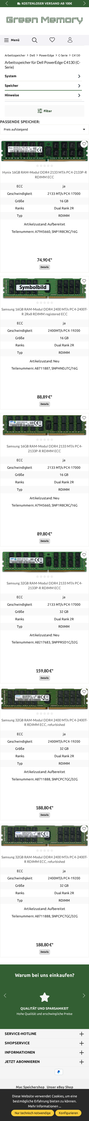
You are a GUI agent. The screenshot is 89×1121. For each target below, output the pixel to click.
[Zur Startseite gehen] (44, 20)
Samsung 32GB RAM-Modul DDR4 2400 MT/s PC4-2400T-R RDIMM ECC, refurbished (44, 722)
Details (45, 267)
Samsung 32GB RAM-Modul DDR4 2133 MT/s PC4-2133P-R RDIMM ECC (44, 585)
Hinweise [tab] (12, 95)
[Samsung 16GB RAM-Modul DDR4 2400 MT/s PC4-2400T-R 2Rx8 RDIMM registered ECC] (44, 288)
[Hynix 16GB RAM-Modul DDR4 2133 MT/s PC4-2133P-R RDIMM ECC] (44, 151)
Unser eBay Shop (60, 1087)
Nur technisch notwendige (33, 1113)
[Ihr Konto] (70, 40)
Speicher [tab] (11, 85)
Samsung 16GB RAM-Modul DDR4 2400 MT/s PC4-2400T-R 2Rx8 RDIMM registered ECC (44, 311)
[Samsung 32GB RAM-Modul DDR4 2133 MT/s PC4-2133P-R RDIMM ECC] (44, 562)
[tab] (43, 76)
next (83, 3)
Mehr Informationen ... (44, 1106)
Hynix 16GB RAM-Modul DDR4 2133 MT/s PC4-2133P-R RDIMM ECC (44, 174)
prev (7, 3)
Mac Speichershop (30, 1087)
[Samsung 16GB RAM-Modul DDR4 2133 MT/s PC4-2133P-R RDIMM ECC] (44, 425)
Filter (48, 111)
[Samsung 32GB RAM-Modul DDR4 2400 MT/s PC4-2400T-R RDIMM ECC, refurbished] (44, 699)
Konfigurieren (68, 1113)
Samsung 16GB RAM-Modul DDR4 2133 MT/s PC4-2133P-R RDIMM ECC (44, 448)
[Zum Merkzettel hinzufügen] (84, 144)
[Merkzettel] (52, 40)
